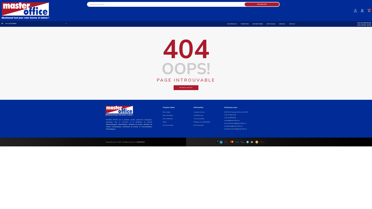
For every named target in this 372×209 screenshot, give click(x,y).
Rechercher (262, 4)
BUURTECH (141, 142)
